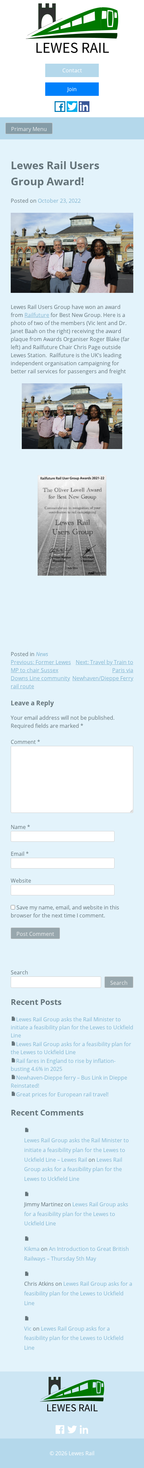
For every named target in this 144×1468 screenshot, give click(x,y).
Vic (27, 1328)
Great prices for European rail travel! (62, 1094)
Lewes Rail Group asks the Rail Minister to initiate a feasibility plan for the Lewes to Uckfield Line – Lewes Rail (76, 1150)
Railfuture (36, 315)
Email (20, 853)
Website (21, 880)
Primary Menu (29, 129)
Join (72, 89)
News (42, 654)
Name (20, 827)
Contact (72, 70)
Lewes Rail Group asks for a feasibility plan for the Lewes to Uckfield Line (73, 1169)
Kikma (32, 1249)
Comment (25, 742)
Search (19, 972)
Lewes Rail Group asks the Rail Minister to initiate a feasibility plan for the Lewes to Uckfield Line (72, 1027)
